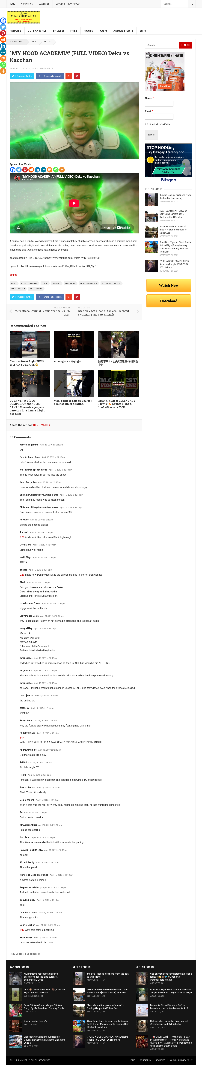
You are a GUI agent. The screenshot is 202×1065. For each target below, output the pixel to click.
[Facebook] (12, 169)
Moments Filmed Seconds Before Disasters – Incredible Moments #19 (169, 1007)
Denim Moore (27, 800)
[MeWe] (43, 169)
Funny (45, 283)
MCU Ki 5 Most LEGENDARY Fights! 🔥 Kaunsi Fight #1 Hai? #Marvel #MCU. (116, 404)
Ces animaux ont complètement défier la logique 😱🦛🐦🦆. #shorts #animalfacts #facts (171, 976)
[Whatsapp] (56, 169)
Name (149, 98)
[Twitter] (19, 169)
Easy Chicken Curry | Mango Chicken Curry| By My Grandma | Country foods (44, 1007)
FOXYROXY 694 (27, 733)
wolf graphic (36, 289)
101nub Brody (27, 862)
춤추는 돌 (24, 708)
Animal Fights (123, 30)
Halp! (103, 30)
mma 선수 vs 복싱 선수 (67, 361)
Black (23, 582)
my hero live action (111, 283)
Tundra (23, 569)
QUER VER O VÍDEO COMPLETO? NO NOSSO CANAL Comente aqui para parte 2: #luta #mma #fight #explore (27, 407)
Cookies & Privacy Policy (68, 4)
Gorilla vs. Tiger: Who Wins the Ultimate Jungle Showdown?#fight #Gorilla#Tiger (171, 991)
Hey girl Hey (26, 628)
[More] (62, 169)
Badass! (58, 30)
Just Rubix (25, 837)
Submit (151, 134)
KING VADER (15, 68)
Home (12, 4)
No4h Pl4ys (26, 557)
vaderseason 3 (18, 289)
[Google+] (68, 76)
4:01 (22, 738)
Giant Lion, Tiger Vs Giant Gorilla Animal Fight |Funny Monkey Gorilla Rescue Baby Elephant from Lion (108, 1024)
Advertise (44, 4)
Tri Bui (23, 762)
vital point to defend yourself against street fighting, (73, 402)
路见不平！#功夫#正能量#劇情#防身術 (118, 363)
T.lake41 (24, 532)
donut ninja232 (27, 900)
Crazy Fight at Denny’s (35, 1021)
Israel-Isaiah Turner (30, 603)
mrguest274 (26, 658)
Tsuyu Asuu (26, 720)
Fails (73, 30)
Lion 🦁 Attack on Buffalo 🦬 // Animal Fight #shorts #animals (44, 991)
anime (13, 283)
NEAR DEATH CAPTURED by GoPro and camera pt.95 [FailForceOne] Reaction (173, 214)
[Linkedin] (37, 169)
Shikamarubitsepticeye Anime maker (39, 495)
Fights (88, 30)
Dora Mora (25, 544)
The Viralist (21, 1060)
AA (21, 812)
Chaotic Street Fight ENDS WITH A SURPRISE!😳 (27, 363)
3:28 (22, 537)
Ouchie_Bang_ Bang (30, 457)
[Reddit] (31, 169)
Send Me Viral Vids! (160, 124)
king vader (70, 283)
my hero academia (88, 283)
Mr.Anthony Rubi (28, 825)
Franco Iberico (27, 787)
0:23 (22, 574)
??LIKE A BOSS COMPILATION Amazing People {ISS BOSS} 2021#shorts (174, 264)
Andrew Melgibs (28, 750)
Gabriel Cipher (27, 925)
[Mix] (49, 169)
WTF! (143, 30)
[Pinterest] (77, 76)
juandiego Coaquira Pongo (34, 875)
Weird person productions (33, 469)
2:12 (22, 929)
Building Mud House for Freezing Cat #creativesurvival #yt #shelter (169, 1022)
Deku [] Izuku (26, 695)
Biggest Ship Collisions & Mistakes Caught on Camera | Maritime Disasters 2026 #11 (44, 1039)
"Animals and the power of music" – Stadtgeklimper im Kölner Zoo (173, 229)
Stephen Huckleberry (31, 887)
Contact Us (27, 4)
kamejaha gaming (29, 444)
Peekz (23, 775)
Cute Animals (37, 30)
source (13, 274)
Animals (15, 30)
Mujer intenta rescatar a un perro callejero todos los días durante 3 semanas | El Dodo (41, 976)
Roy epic (24, 519)
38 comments (46, 68)
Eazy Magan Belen (29, 616)
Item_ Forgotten (28, 482)
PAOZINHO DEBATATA (31, 850)
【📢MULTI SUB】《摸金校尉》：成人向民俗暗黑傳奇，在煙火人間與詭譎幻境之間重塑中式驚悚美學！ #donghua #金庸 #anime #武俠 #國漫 (171, 1041)
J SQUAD (56, 283)
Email (149, 111)
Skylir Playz (26, 937)
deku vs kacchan (29, 283)
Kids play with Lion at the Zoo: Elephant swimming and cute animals (103, 312)
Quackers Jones (28, 912)
